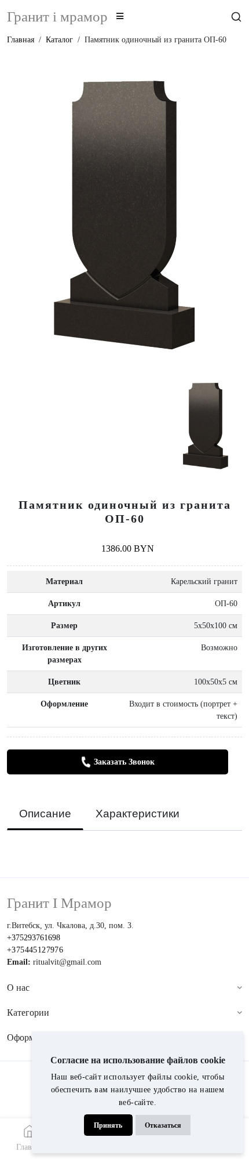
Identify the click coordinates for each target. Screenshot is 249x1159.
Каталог (59, 39)
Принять (108, 1125)
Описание (45, 813)
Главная (20, 39)
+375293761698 (33, 937)
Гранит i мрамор (57, 16)
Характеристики (138, 813)
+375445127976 (35, 950)
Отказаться (163, 1125)
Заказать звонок (124, 762)
